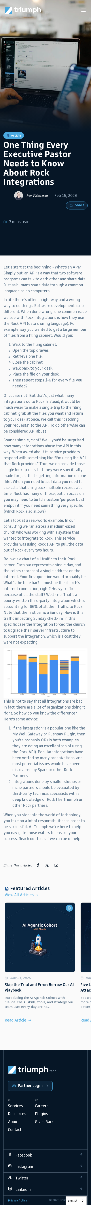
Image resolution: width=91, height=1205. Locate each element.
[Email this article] (56, 865)
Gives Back (44, 1121)
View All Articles (19, 894)
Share (79, 205)
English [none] (73, 1200)
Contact (14, 1129)
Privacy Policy (17, 1200)
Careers (41, 1105)
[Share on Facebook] (37, 865)
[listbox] (76, 1200)
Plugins (41, 1113)
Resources (17, 1113)
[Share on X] (47, 865)
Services (15, 1105)
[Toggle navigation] (83, 10)
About (13, 1121)
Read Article (15, 1020)
